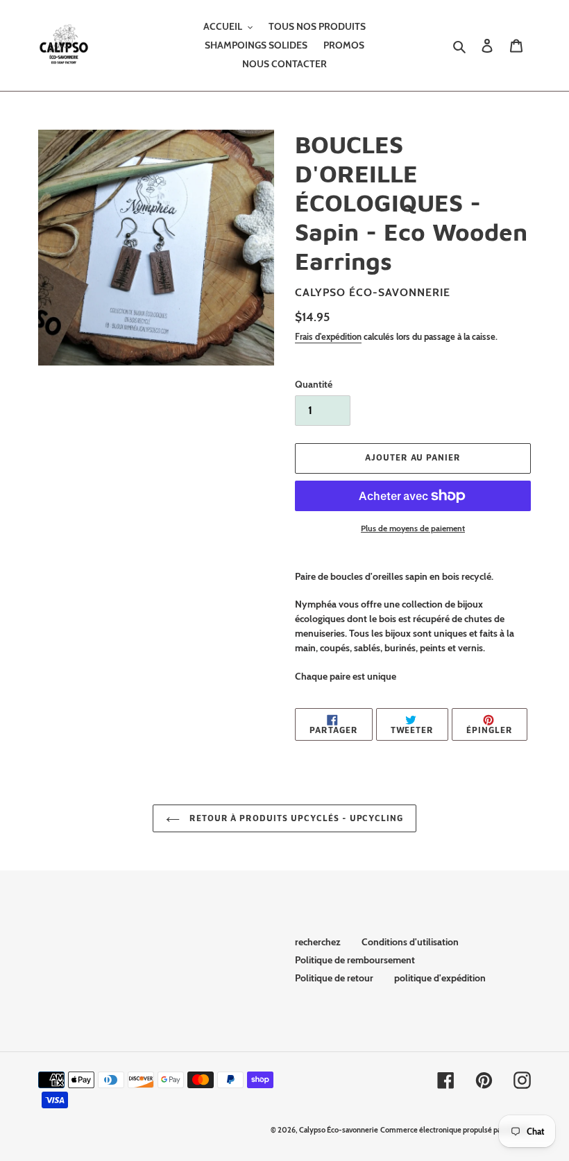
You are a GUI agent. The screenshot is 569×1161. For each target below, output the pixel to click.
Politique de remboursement (355, 960)
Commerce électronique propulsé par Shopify (455, 1130)
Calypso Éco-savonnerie (338, 1130)
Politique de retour (334, 978)
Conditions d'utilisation (410, 942)
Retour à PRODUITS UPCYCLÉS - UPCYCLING (295, 818)
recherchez (318, 942)
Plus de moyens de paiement (413, 528)
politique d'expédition (440, 978)
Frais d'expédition (328, 336)
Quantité (313, 384)
